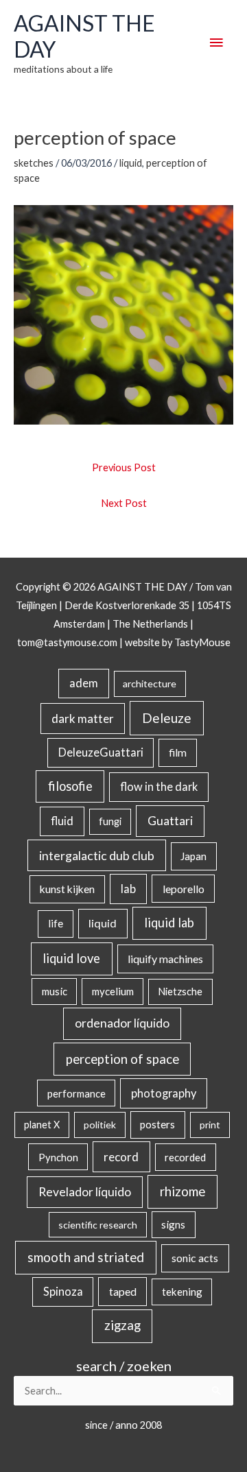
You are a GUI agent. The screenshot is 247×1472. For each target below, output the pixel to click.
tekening (182, 1291)
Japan (193, 856)
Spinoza (63, 1291)
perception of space (122, 1059)
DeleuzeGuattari (100, 752)
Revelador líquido (84, 1192)
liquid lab (169, 922)
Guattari (170, 821)
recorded (185, 1157)
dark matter (82, 718)
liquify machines (165, 958)
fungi (110, 821)
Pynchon (58, 1157)
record (121, 1157)
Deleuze (166, 718)
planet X (42, 1124)
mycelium (113, 991)
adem (83, 683)
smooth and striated (85, 1257)
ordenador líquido (122, 1023)
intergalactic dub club (96, 855)
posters (157, 1124)
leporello (183, 888)
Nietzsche (180, 991)
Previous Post (124, 467)
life (55, 923)
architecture (149, 683)
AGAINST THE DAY (84, 36)
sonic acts (195, 1257)
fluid (62, 820)
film (178, 752)
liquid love (71, 958)
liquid (130, 163)
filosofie (70, 786)
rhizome (182, 1191)
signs (173, 1224)
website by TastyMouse (178, 642)
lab (128, 889)
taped (123, 1291)
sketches (34, 163)
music (54, 991)
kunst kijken (67, 889)
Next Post (124, 503)
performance (76, 1093)
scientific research (97, 1225)
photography (163, 1093)
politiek (100, 1124)
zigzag (122, 1325)
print (210, 1124)
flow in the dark (159, 786)
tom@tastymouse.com (67, 642)
